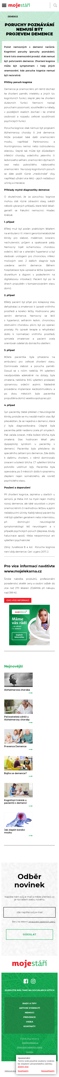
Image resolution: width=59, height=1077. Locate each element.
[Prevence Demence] (18, 736)
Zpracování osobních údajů (29, 1047)
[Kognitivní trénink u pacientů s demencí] (18, 790)
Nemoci (29, 1012)
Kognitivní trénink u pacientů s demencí (15, 801)
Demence (13, 16)
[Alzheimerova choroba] (18, 679)
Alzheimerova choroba (17, 689)
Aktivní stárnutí (29, 1008)
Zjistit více (23, 1066)
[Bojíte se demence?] (18, 763)
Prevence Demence (15, 746)
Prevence (29, 1017)
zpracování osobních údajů (41, 921)
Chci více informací (17, 600)
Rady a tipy (29, 1003)
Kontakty (29, 1026)
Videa (29, 1021)
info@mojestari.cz (30, 1043)
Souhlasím (23, 1071)
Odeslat (29, 934)
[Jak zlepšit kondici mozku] (18, 819)
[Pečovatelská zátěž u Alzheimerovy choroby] (18, 706)
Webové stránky (12, 1071)
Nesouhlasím (47, 1071)
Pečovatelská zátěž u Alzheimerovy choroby (17, 718)
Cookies (29, 1052)
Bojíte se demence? (15, 773)
